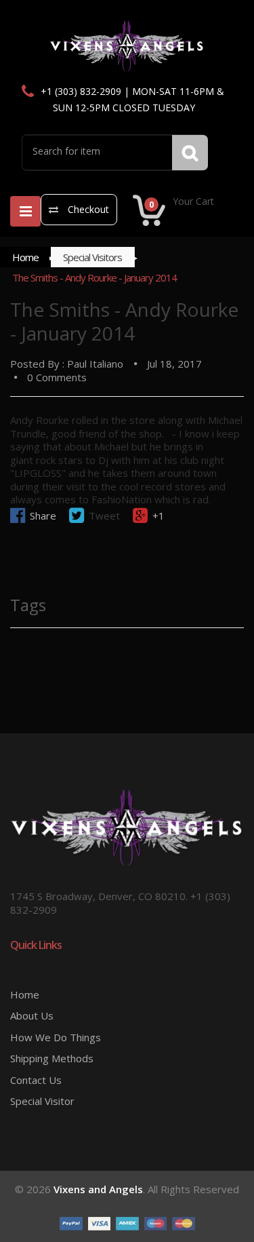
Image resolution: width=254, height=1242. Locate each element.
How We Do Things (55, 1037)
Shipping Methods (51, 1058)
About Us (32, 1015)
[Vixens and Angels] (127, 45)
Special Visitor (42, 1101)
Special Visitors (92, 257)
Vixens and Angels (98, 1189)
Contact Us (36, 1080)
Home (25, 257)
